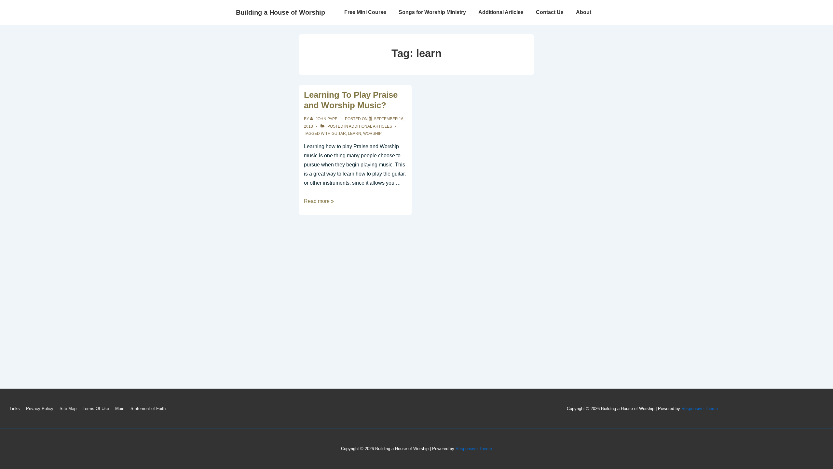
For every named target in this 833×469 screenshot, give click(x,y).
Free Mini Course (365, 12)
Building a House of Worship (280, 12)
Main (119, 408)
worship (372, 133)
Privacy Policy (39, 408)
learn (354, 133)
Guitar (339, 133)
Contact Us (550, 12)
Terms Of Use (96, 408)
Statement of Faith (148, 408)
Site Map (68, 408)
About (583, 12)
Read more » (319, 201)
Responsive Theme (699, 408)
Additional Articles (501, 12)
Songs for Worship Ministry (432, 12)
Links (15, 408)
